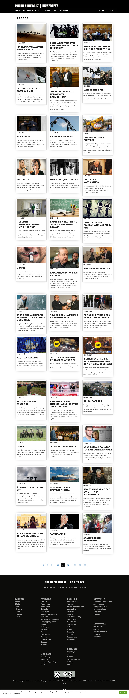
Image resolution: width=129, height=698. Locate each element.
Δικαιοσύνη (71, 609)
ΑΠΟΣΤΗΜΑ (23, 180)
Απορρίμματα (98, 604)
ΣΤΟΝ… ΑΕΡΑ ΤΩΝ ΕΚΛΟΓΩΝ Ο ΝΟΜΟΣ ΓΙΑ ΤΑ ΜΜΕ (97, 225)
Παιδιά (43, 624)
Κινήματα (44, 617)
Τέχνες (43, 664)
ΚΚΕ (68, 654)
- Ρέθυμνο (18, 614)
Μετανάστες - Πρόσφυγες (50, 619)
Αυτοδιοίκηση (72, 601)
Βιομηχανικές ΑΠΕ (100, 606)
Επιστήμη (44, 659)
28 (85, 565)
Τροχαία (44, 637)
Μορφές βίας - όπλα (48, 622)
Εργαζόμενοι (45, 612)
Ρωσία (69, 629)
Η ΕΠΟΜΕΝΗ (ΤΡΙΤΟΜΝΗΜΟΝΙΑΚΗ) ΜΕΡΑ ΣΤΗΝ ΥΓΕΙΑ (28, 224)
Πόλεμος (70, 627)
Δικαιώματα (45, 606)
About (65, 10)
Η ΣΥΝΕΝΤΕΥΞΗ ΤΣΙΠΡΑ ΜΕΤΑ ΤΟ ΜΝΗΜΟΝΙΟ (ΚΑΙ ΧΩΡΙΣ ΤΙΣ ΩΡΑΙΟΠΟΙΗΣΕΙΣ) (97, 361)
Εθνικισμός (71, 612)
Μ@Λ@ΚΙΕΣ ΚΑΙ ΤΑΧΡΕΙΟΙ (96, 268)
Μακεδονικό (71, 622)
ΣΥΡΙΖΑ (70, 664)
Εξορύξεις (97, 612)
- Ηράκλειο (18, 609)
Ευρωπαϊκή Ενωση (74, 617)
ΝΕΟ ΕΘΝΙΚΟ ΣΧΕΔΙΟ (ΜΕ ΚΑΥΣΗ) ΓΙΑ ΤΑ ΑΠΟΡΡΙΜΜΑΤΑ (96, 492)
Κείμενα (48, 10)
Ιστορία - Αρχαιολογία (49, 662)
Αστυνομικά (45, 604)
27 (80, 565)
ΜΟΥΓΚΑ (21, 268)
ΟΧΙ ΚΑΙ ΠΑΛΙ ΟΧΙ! (92, 401)
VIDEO (74, 588)
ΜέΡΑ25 (70, 657)
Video (55, 10)
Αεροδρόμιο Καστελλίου (102, 601)
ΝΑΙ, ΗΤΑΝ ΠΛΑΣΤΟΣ (27, 358)
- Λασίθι (17, 612)
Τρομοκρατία (72, 637)
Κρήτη (16, 606)
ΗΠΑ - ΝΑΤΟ (71, 619)
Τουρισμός (97, 634)
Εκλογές (70, 614)
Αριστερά (70, 604)
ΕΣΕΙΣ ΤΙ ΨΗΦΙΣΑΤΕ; (93, 90)
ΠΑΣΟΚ (70, 662)
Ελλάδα (17, 604)
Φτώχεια (44, 642)
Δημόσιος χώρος (99, 609)
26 (75, 565)
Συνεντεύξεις (20, 10)
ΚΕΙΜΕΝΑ (62, 588)
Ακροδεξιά (71, 652)
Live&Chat (39, 10)
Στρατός (70, 632)
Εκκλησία (44, 609)
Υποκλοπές (71, 639)
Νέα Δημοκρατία (73, 659)
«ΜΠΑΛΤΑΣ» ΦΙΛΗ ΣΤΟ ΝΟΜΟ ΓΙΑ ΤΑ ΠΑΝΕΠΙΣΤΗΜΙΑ (62, 94)
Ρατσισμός (45, 629)
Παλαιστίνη (71, 624)
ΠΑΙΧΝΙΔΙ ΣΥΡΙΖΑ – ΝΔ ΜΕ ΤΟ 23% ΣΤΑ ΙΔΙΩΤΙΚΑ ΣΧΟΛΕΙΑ (63, 224)
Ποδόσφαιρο (45, 627)
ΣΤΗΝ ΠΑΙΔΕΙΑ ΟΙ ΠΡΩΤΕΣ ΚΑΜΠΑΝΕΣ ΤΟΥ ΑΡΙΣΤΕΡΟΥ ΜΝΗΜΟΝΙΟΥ (31, 317)
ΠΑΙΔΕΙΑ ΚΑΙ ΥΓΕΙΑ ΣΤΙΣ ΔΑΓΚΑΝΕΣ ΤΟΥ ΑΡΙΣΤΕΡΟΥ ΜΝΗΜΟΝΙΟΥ (64, 45)
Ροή (60, 10)
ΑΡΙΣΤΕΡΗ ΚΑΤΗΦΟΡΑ (61, 137)
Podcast (30, 10)
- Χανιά (17, 617)
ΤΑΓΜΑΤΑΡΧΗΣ (58, 534)
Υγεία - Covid (46, 639)
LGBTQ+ (44, 601)
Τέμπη (43, 632)
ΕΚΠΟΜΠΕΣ (49, 588)
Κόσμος (17, 601)
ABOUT (83, 588)
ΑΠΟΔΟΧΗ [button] (123, 692)
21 (68, 565)
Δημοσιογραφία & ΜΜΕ (75, 606)
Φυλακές (44, 645)
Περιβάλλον (97, 614)
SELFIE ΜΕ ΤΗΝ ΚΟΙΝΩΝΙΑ (63, 446)
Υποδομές (97, 636)
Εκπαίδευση (45, 657)
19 (58, 565)
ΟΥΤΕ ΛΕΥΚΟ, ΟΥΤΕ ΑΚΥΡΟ (64, 180)
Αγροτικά (96, 629)
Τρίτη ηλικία (45, 634)
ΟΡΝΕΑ (20, 446)
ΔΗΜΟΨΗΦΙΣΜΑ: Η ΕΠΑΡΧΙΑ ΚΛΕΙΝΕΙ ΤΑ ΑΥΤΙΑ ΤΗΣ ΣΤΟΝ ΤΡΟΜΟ (64, 404)
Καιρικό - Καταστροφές (49, 614)
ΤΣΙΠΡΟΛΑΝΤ (23, 137)
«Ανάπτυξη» (97, 626)
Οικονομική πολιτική (100, 631)
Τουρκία (70, 634)
